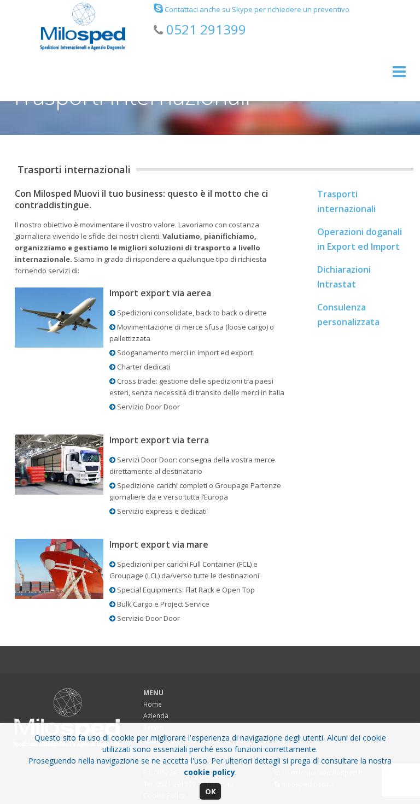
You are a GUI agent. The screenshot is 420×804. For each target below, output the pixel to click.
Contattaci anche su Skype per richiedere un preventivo (256, 9)
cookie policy (209, 772)
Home (152, 704)
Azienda (155, 715)
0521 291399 (206, 29)
